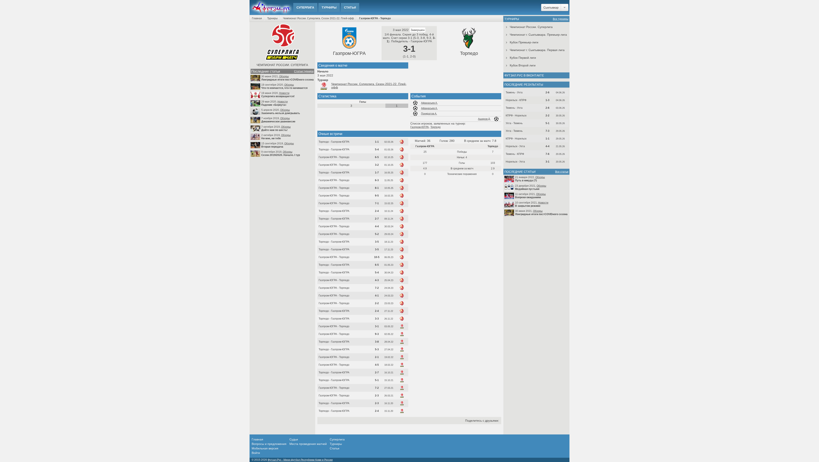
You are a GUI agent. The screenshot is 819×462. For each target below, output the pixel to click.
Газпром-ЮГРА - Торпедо (334, 157)
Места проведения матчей (308, 444)
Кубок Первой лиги (523, 57)
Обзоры (284, 76)
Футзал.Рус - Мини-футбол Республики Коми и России (300, 459)
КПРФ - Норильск (516, 115)
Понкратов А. (429, 113)
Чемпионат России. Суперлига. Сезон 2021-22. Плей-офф (318, 18)
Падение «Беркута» (273, 104)
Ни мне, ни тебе (271, 138)
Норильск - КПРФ (516, 100)
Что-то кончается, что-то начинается (284, 88)
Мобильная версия (265, 448)
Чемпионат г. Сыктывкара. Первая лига (537, 50)
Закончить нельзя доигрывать (280, 113)
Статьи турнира (304, 71)
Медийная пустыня (527, 189)
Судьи (293, 439)
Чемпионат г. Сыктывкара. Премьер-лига (538, 34)
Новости (284, 93)
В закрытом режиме (527, 205)
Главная (257, 18)
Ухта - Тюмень (514, 123)
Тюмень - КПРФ (515, 154)
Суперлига (305, 7)
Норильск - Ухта (515, 146)
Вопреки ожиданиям (528, 197)
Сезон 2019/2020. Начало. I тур (280, 155)
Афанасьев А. (429, 102)
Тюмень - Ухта (514, 92)
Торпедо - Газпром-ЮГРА (334, 141)
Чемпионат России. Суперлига (282, 65)
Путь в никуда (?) (526, 180)
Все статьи (561, 171)
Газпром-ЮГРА (349, 53)
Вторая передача (272, 146)
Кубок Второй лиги (523, 65)
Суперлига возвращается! (278, 96)
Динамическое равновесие (278, 121)
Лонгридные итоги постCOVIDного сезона (287, 79)
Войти (256, 453)
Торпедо (469, 53)
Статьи (350, 7)
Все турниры (560, 19)
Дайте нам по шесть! (274, 130)
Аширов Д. (484, 118)
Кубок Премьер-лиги (524, 42)
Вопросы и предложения (269, 444)
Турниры (329, 7)
